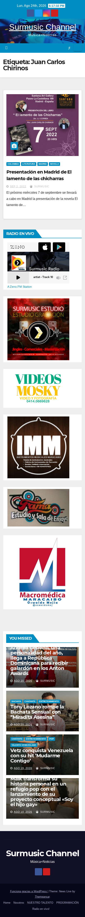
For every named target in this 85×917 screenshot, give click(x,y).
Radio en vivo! (41, 908)
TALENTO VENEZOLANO (24, 745)
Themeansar (42, 896)
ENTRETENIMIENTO (49, 701)
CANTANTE (30, 701)
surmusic (41, 186)
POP (51, 739)
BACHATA (16, 701)
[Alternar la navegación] (77, 48)
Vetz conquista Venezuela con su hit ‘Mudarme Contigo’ (41, 755)
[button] (69, 48)
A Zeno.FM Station (19, 287)
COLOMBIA (13, 164)
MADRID (43, 164)
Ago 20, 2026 (23, 680)
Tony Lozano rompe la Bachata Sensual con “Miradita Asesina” (37, 712)
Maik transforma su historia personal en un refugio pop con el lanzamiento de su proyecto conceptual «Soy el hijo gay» (41, 791)
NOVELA (54, 164)
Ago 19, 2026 (23, 768)
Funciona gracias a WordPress (29, 891)
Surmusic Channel (42, 27)
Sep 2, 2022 (18, 186)
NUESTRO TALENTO (40, 902)
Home (6, 902)
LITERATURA (28, 164)
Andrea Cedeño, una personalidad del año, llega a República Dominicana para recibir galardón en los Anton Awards (39, 660)
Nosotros (18, 902)
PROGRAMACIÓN (67, 902)
